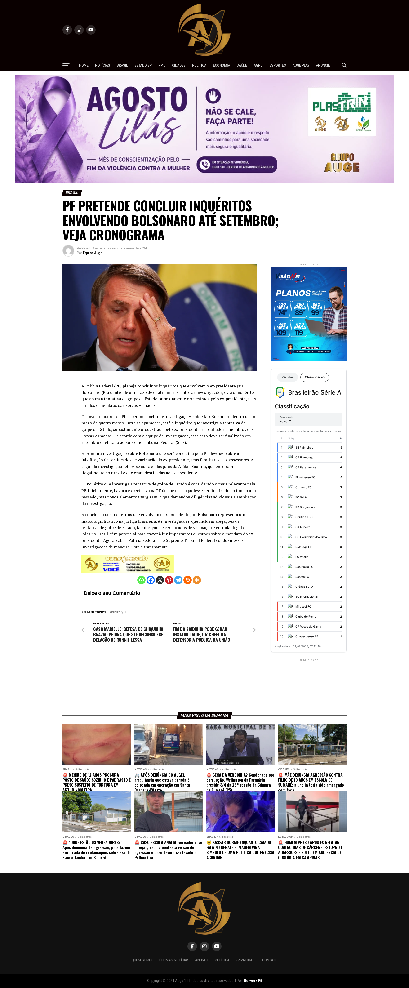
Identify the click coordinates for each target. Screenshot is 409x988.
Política (199, 65)
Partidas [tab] (287, 377)
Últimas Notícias (174, 960)
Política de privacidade (236, 960)
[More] (197, 580)
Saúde (242, 65)
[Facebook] (151, 580)
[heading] (169, 479)
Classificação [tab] (315, 377)
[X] (160, 580)
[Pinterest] (169, 580)
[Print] (187, 580)
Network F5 (253, 981)
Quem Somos (143, 960)
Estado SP (143, 65)
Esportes (277, 65)
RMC (161, 65)
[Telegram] (178, 580)
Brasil (122, 65)
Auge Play (301, 65)
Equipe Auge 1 (94, 253)
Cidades (179, 65)
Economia (221, 65)
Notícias (102, 65)
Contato (270, 960)
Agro (258, 65)
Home (84, 65)
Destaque (118, 612)
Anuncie (323, 65)
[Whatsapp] (141, 580)
